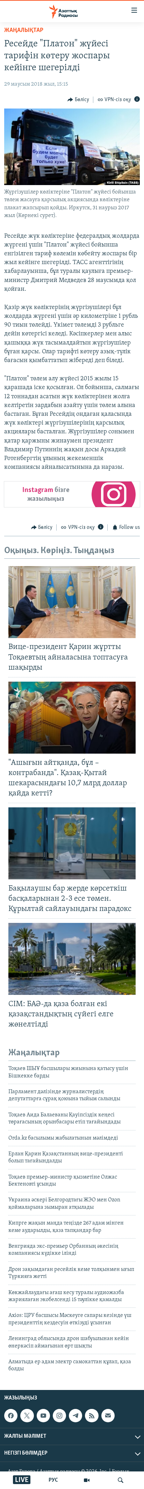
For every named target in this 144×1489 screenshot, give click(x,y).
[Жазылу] (108, 1415)
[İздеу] (120, 1480)
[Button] (78, 99)
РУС (53, 1480)
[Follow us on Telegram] (75, 1415)
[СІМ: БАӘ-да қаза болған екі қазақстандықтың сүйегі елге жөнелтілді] (72, 959)
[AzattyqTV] (86, 1480)
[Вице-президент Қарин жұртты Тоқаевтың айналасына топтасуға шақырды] (72, 602)
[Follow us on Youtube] (43, 1415)
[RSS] (91, 1415)
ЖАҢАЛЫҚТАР (23, 30)
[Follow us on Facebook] (10, 1415)
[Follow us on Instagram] (59, 1415)
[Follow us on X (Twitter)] (27, 1415)
